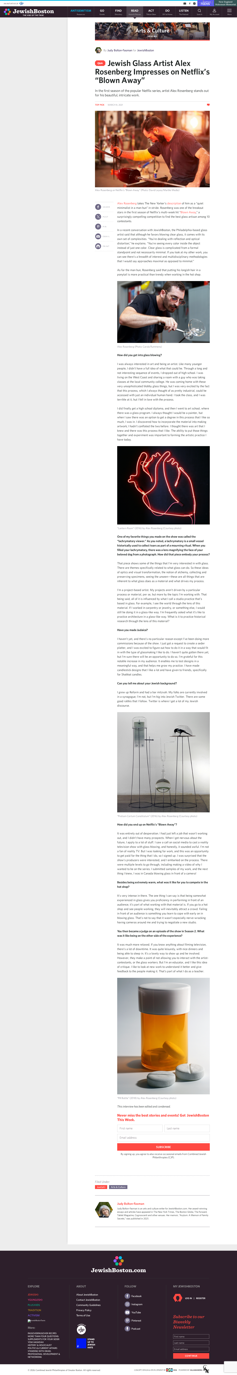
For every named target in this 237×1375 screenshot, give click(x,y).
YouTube (136, 1312)
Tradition (34, 1310)
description (174, 203)
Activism (34, 1315)
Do (167, 12)
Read (135, 12)
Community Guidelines (88, 1304)
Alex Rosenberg (127, 203)
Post (106, 217)
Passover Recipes (47, 1333)
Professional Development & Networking (44, 1355)
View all (152, 36)
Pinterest (136, 1320)
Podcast (135, 1328)
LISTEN (183, 12)
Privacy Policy (83, 1310)
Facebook (136, 1296)
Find (118, 12)
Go (102, 12)
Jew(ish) (101, 1187)
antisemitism (81, 12)
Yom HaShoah (36, 1342)
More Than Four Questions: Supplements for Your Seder (43, 1337)
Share (106, 207)
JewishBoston (145, 50)
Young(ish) (35, 1299)
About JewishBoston (87, 1294)
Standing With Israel (39, 1351)
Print (106, 246)
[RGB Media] (171, 1370)
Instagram (136, 1304)
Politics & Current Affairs (42, 1348)
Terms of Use (83, 1315)
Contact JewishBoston (88, 1299)
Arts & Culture (152, 30)
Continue (191, 1355)
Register (200, 1298)
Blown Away (188, 212)
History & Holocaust (40, 1345)
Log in (188, 1298)
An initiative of (11, 3)
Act (151, 12)
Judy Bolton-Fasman (119, 50)
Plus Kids (34, 1304)
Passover (33, 1333)
